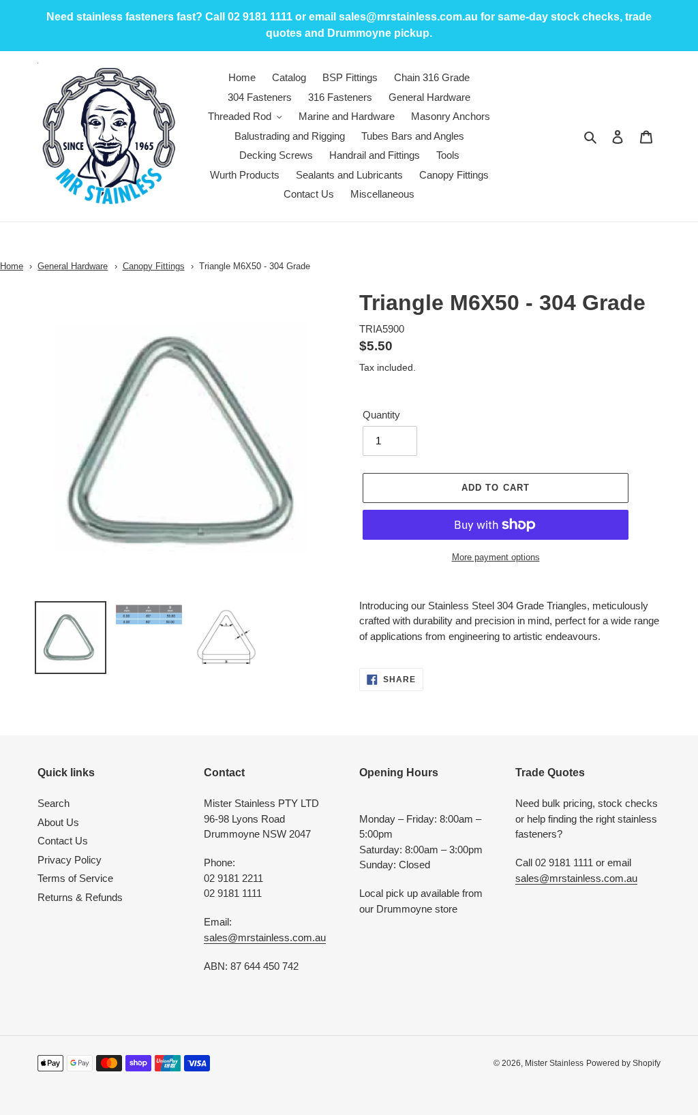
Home (11, 266)
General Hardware (72, 266)
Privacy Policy (69, 860)
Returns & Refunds (80, 897)
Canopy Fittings (154, 266)
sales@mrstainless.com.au (265, 937)
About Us (58, 822)
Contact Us (62, 840)
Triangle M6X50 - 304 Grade (254, 266)
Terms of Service (75, 878)
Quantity (381, 415)
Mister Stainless (554, 1063)
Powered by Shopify (623, 1063)
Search (53, 803)
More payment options (496, 557)
